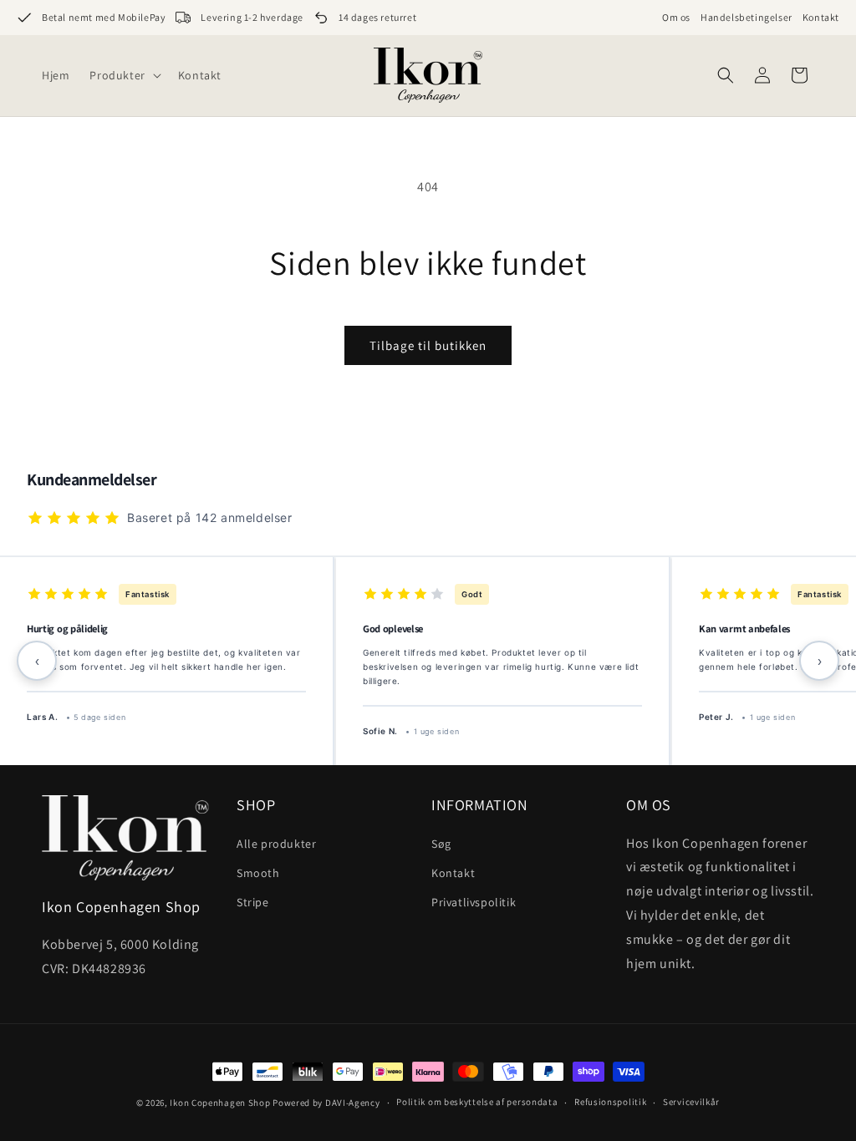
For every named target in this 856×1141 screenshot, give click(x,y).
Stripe (253, 902)
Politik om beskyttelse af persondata (477, 1102)
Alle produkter (276, 843)
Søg (441, 843)
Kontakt (820, 17)
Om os (676, 17)
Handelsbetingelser (746, 17)
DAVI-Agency (352, 1102)
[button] (123, 75)
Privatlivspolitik (473, 902)
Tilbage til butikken (428, 345)
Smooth (258, 872)
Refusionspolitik (610, 1102)
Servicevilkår (691, 1102)
